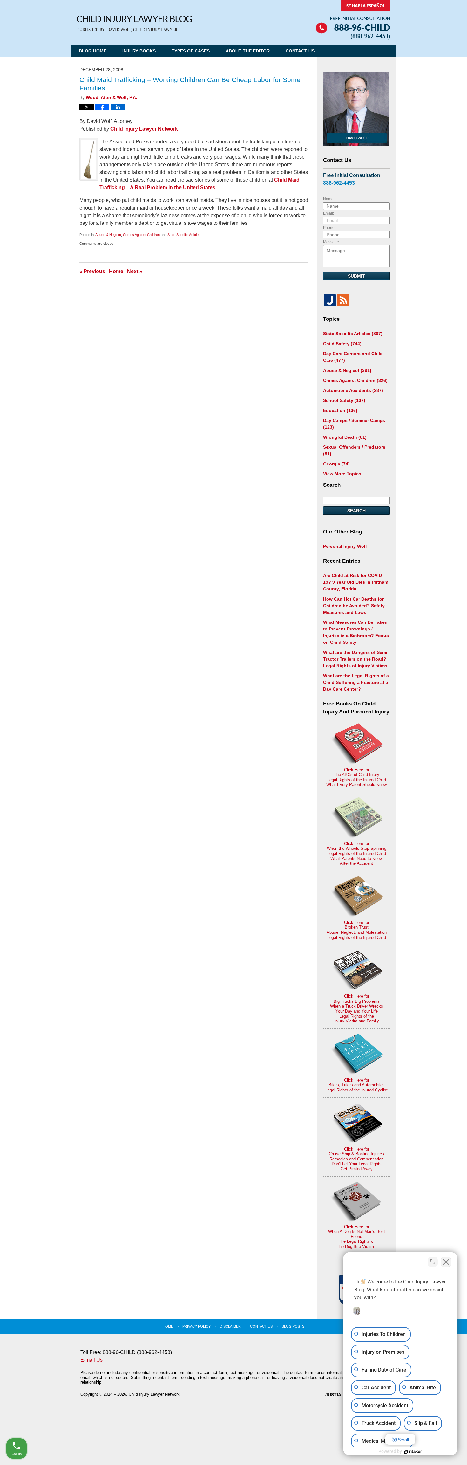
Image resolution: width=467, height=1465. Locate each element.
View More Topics (342, 473)
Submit (356, 276)
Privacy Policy (196, 1326)
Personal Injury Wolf (345, 546)
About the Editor (248, 50)
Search (356, 510)
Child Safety (342, 343)
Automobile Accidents (353, 390)
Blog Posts (293, 1326)
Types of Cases (191, 50)
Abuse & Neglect (108, 235)
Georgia (336, 463)
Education (340, 410)
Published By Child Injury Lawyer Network (353, 20)
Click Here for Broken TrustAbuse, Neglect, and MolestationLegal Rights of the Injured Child (357, 930)
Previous (92, 271)
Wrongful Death (345, 437)
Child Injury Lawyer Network (144, 129)
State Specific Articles (183, 235)
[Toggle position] (433, 1262)
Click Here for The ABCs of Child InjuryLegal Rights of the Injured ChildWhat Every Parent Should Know (356, 777)
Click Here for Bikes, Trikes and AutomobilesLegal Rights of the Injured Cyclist (356, 1085)
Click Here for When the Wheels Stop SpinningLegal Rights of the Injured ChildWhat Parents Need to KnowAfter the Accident (356, 853)
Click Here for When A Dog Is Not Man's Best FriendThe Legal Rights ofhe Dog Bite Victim (356, 1236)
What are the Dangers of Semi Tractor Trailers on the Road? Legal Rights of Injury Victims (355, 659)
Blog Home (92, 50)
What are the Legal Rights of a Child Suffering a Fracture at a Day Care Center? (356, 682)
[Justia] (329, 300)
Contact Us (300, 50)
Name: (329, 199)
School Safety (344, 400)
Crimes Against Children (141, 235)
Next (134, 271)
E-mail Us (91, 1360)
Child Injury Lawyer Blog (134, 24)
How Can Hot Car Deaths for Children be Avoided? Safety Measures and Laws (354, 605)
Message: (331, 242)
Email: (328, 213)
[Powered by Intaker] (413, 1452)
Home (116, 271)
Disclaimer (230, 1326)
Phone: (329, 227)
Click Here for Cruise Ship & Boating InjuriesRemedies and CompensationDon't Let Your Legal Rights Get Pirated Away (356, 1159)
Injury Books (139, 50)
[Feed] (343, 300)
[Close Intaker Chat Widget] (446, 1262)
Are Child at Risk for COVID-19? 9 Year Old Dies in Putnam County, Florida (355, 582)
